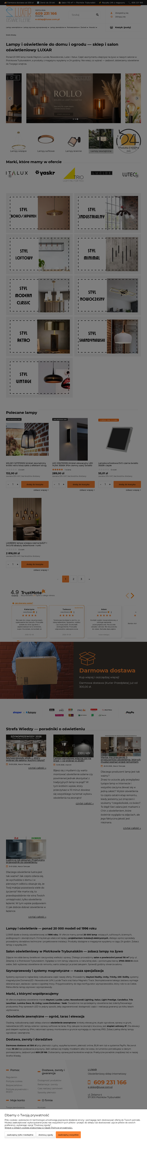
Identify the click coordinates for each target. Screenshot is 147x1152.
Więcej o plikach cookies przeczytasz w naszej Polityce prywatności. (39, 1127)
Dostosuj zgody (45, 1135)
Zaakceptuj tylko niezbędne (20, 1135)
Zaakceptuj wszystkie (68, 1135)
